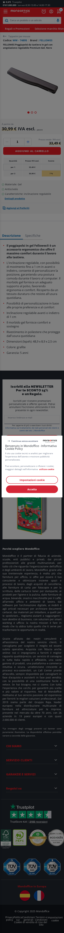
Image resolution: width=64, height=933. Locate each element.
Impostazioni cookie (32, 480)
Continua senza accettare (24, 440)
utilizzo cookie (46, 469)
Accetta (32, 489)
